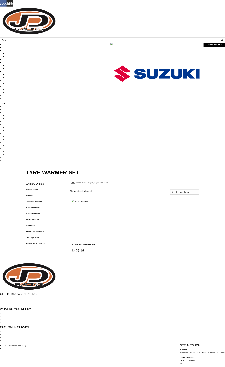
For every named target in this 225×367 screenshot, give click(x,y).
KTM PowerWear (12, 89)
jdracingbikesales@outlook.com (199, 363)
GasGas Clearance (34, 201)
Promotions (7, 71)
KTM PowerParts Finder (15, 83)
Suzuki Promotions (13, 77)
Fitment (29, 195)
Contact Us (7, 98)
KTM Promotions (12, 74)
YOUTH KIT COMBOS (35, 243)
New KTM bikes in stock (15, 65)
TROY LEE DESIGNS (35, 231)
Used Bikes (7, 59)
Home (73, 183)
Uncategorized (32, 237)
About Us (7, 47)
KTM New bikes (12, 53)
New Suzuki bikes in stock (16, 68)
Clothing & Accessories (12, 86)
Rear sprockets (32, 219)
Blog (4, 95)
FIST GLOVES (32, 189)
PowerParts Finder (10, 80)
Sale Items (9, 92)
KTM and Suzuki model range (15, 50)
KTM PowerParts (33, 207)
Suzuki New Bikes (12, 56)
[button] (113, 103)
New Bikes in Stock (11, 62)
